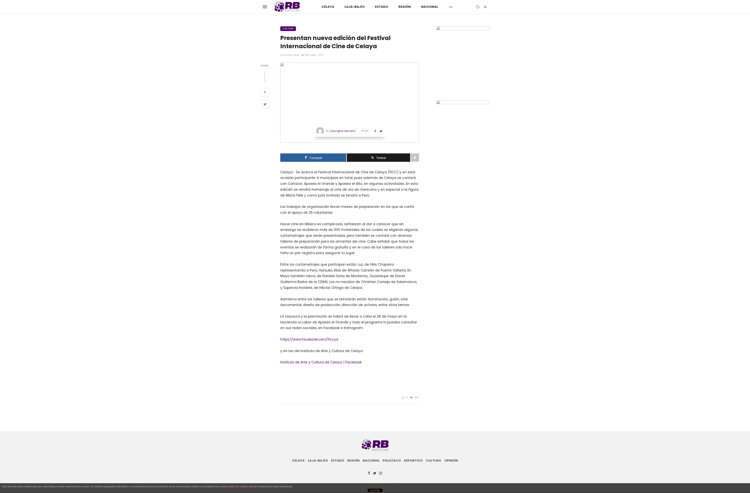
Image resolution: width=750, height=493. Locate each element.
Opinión (451, 460)
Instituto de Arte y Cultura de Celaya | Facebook (321, 362)
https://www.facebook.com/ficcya (309, 339)
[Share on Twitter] (265, 104)
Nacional (429, 6)
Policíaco (392, 460)
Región (404, 6)
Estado (381, 6)
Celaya (327, 6)
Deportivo (413, 460)
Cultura (288, 28)
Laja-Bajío (355, 6)
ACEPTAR (375, 490)
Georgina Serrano (342, 131)
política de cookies (238, 486)
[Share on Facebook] (265, 92)
